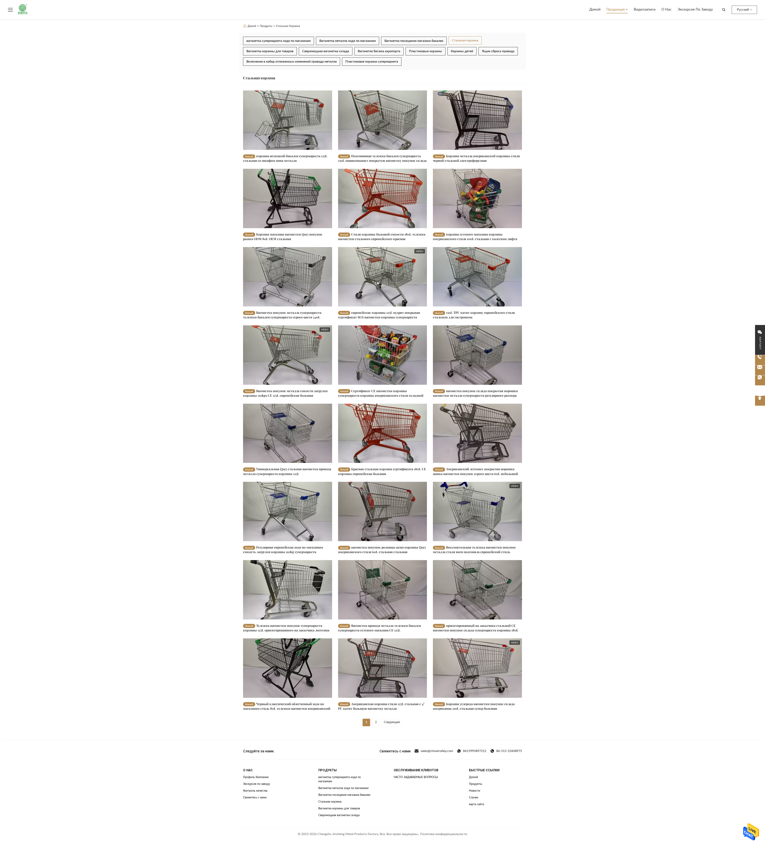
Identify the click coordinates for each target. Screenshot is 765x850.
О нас (666, 9)
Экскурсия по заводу (695, 9)
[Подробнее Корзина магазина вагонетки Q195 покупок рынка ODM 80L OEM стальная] (287, 198)
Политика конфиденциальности (443, 834)
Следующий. (392, 722)
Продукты (266, 25)
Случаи (473, 797)
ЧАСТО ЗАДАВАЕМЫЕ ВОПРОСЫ (416, 777)
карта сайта (476, 804)
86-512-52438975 (509, 751)
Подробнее (317, 147)
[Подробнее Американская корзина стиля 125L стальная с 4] (382, 668)
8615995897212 (474, 751)
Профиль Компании (256, 777)
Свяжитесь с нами (255, 797)
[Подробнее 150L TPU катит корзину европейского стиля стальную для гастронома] (477, 276)
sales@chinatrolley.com (437, 751)
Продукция (616, 9)
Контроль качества (255, 790)
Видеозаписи (644, 9)
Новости (474, 790)
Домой (594, 9)
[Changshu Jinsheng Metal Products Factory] (23, 10)
